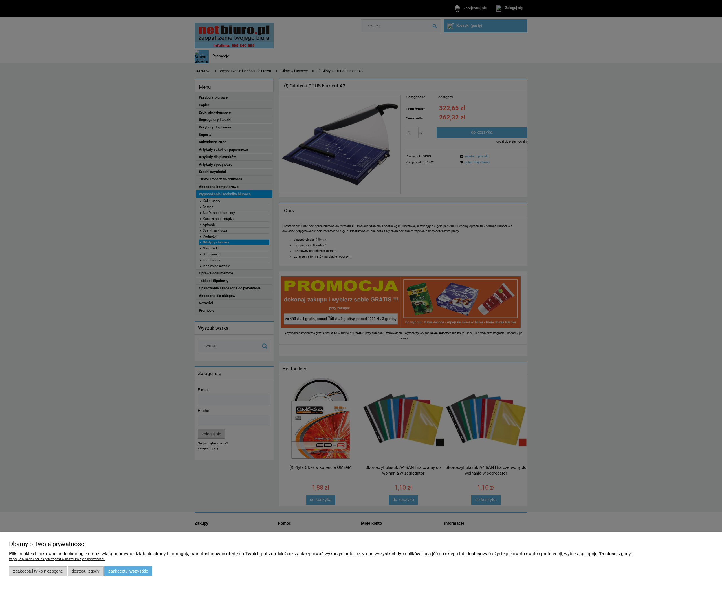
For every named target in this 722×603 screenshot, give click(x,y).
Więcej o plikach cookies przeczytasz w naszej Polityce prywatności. (57, 559)
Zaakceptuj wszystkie (128, 571)
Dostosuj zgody (86, 571)
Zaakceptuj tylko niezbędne (38, 571)
